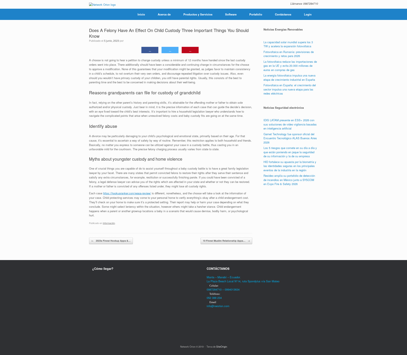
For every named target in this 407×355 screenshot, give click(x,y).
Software (231, 14)
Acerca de (164, 14)
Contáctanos (283, 14)
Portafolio (255, 14)
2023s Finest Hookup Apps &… (111, 240)
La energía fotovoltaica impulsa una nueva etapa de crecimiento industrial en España (289, 77)
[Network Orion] (102, 4)
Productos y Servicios (197, 14)
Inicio (141, 14)
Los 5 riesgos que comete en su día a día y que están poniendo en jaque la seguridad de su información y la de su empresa (290, 152)
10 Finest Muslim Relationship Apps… (226, 240)
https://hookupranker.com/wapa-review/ (127, 193)
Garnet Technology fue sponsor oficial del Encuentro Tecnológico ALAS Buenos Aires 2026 (290, 138)
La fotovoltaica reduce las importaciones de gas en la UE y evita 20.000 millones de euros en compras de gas (290, 66)
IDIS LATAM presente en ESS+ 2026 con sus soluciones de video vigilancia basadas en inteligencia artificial (290, 124)
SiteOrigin (221, 346)
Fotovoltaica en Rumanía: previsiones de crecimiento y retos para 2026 (288, 54)
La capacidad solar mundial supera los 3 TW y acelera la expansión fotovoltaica (288, 44)
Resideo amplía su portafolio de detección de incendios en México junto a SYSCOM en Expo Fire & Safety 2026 (289, 180)
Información (109, 223)
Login (308, 14)
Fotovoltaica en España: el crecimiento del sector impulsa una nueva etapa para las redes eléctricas (289, 89)
